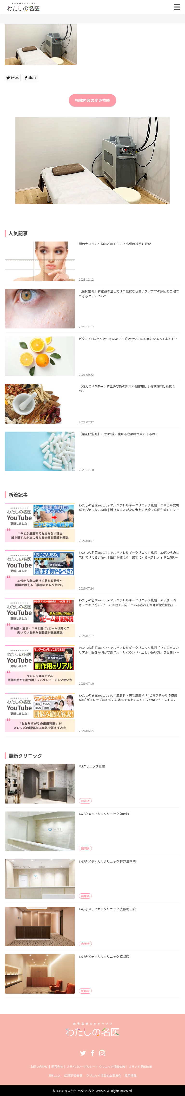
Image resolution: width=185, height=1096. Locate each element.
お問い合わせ (39, 1066)
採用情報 (130, 1075)
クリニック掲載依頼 (112, 1066)
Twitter (83, 1053)
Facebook (92, 1053)
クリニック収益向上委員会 (103, 1075)
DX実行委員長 (73, 1075)
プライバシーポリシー (80, 1066)
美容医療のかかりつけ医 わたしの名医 (81, 1091)
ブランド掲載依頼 (140, 1066)
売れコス (54, 1075)
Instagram (102, 1053)
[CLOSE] (177, 7)
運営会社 (57, 1066)
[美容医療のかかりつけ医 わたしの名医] (93, 1034)
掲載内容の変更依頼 (92, 100)
